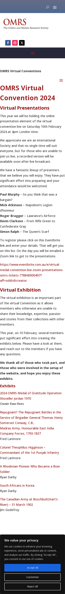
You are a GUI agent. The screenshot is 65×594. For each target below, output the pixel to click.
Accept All (32, 567)
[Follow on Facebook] (8, 43)
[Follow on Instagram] (15, 43)
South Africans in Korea (17, 485)
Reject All (32, 586)
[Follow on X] (22, 43)
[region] (32, 564)
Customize (32, 577)
